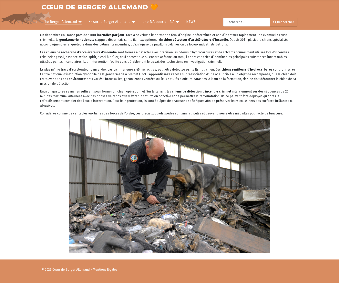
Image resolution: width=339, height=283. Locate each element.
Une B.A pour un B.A (158, 22)
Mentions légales (105, 269)
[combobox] (246, 22)
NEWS (191, 22)
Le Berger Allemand (61, 22)
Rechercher (285, 22)
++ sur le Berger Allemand (109, 22)
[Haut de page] (332, 276)
